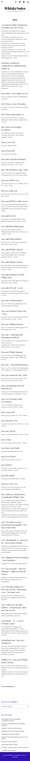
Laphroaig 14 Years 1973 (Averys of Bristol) (12, 731)
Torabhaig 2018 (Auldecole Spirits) (10, 734)
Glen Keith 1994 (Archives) (8, 750)
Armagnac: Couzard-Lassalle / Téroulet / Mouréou (14, 747)
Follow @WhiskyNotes (8, 686)
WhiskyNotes (15, 8)
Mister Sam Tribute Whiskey (9, 741)
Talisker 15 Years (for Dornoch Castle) (11, 728)
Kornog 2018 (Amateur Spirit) (9, 744)
